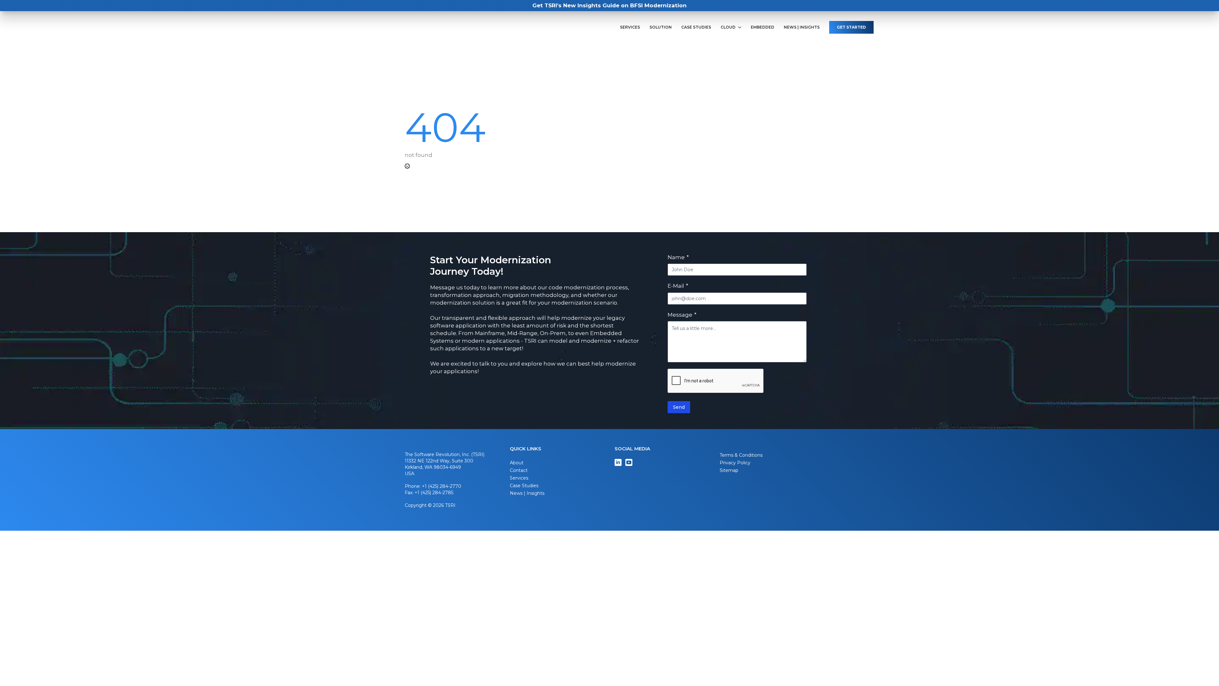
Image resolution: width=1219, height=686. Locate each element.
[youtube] (628, 462)
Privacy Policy (735, 463)
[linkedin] (618, 462)
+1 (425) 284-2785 (434, 492)
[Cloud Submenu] (741, 27)
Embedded (762, 27)
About (516, 463)
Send (679, 407)
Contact (519, 470)
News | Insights (802, 27)
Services (630, 27)
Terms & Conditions (741, 455)
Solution (660, 27)
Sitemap (729, 470)
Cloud (728, 27)
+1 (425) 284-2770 (441, 486)
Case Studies (696, 27)
